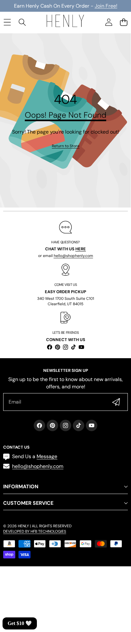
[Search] (22, 22)
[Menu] (7, 22)
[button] (123, 22)
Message (47, 456)
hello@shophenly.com (73, 255)
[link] (65, 146)
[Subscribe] (116, 402)
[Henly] (65, 22)
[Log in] (108, 22)
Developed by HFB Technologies (34, 531)
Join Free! (106, 6)
